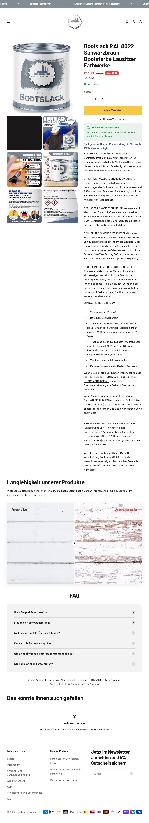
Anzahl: (88, 91)
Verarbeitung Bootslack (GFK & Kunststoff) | (109, 457)
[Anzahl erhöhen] (102, 98)
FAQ (9, 798)
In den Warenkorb (113, 110)
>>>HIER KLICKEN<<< (100, 400)
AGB (9, 786)
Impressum (13, 764)
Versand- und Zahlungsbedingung (18, 772)
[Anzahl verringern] (88, 98)
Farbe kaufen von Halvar (64, 780)
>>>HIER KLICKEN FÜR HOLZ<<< (102, 376)
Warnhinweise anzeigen (97, 461)
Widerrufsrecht (16, 780)
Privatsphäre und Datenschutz (24, 792)
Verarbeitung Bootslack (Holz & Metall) (106, 452)
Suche (10, 758)
